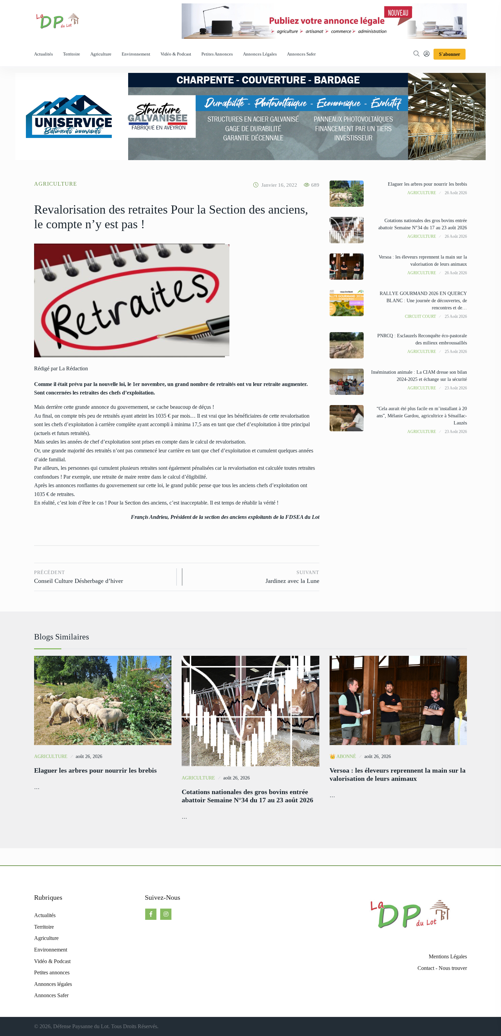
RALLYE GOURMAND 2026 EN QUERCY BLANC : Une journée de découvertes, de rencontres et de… (423, 300)
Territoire (71, 54)
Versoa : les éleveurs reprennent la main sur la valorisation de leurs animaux (398, 774)
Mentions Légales (448, 956)
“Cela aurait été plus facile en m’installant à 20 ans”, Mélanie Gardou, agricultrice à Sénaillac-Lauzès (422, 416)
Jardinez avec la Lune (292, 577)
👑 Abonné (343, 756)
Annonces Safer (301, 54)
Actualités (43, 54)
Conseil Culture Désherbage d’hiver (78, 577)
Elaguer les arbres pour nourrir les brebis (427, 184)
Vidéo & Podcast (176, 54)
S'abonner (449, 54)
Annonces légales (260, 54)
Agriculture (100, 54)
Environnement (136, 54)
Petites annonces (217, 54)
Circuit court (420, 316)
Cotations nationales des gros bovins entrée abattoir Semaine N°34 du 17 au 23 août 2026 (247, 796)
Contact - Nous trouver (442, 968)
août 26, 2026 (89, 756)
